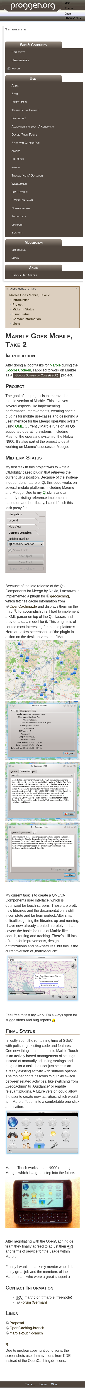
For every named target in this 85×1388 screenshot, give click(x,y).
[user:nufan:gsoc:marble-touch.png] (42, 978)
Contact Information (26, 319)
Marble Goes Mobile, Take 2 (29, 295)
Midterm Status (23, 309)
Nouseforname (21, 208)
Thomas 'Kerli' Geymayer (27, 175)
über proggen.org (73, 15)
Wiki (67, 3)
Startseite (18, 52)
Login (43, 1384)
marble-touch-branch (26, 1333)
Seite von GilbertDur (26, 143)
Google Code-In (18, 370)
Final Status (20, 314)
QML (19, 426)
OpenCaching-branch (27, 1328)
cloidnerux (19, 249)
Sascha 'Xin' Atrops (24, 275)
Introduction (20, 300)
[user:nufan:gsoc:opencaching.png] (42, 670)
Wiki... (55, 1384)
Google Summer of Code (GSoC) (36, 375)
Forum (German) (33, 1302)
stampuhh (17, 224)
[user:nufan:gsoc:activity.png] (42, 1132)
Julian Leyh (19, 216)
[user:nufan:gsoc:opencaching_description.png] (42, 791)
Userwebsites (20, 60)
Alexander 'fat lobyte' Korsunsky (33, 126)
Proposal (17, 1323)
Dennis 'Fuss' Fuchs (24, 134)
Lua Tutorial (20, 192)
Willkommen (19, 183)
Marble (55, 365)
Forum (69, 8)
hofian (16, 167)
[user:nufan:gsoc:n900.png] (42, 1202)
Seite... (30, 1384)
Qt (44, 492)
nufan (15, 258)
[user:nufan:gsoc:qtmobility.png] (25, 542)
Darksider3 (19, 118)
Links (16, 323)
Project (17, 304)
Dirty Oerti (19, 102)
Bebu (15, 94)
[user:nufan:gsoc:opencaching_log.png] (42, 852)
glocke (16, 151)
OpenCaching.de (23, 606)
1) (14, 610)
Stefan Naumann (22, 200)
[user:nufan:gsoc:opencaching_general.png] (42, 730)
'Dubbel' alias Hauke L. (26, 110)
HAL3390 (18, 159)
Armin (15, 85)
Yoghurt (17, 232)
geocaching (59, 596)
